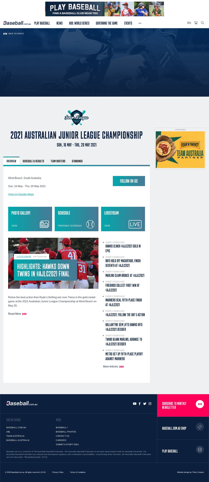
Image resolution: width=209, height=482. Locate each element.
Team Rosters (58, 161)
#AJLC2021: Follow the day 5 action (125, 315)
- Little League (23, 256)
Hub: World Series (79, 22)
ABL (8, 432)
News (59, 22)
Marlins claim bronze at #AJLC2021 (124, 275)
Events (128, 22)
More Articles (110, 366)
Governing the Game (107, 22)
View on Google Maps (21, 194)
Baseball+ (62, 427)
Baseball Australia (18, 440)
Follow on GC (129, 181)
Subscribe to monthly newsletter (174, 405)
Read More (14, 313)
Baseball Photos (66, 432)
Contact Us (62, 436)
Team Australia (15, 436)
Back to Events (16, 34)
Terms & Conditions (78, 472)
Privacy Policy (58, 472)
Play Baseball (42, 22)
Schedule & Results (33, 161)
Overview (11, 161)
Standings (77, 161)
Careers (61, 440)
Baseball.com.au (16, 427)
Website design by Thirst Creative (190, 472)
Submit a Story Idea (67, 444)
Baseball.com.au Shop (174, 428)
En (189, 22)
